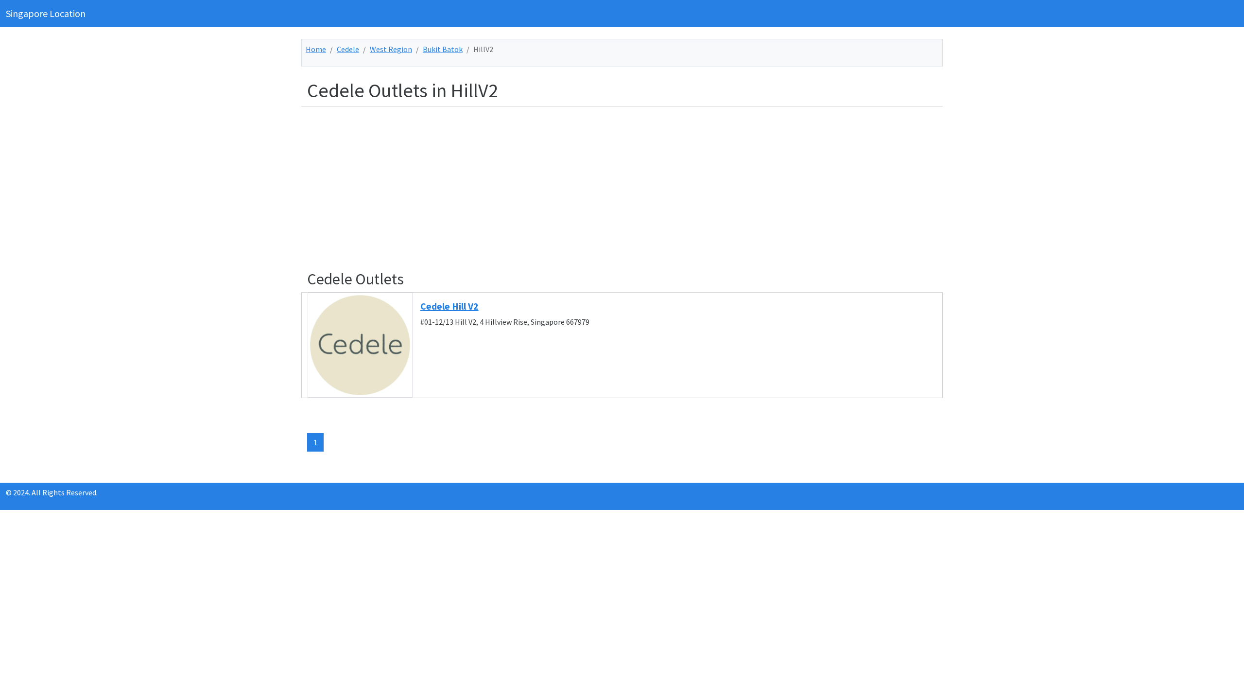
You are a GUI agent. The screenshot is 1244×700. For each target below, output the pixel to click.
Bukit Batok (443, 49)
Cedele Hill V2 (449, 306)
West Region (391, 49)
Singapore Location (46, 13)
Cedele (348, 49)
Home (316, 49)
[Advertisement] (598, 182)
